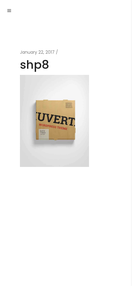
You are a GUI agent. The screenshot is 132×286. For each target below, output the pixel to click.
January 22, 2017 (37, 52)
